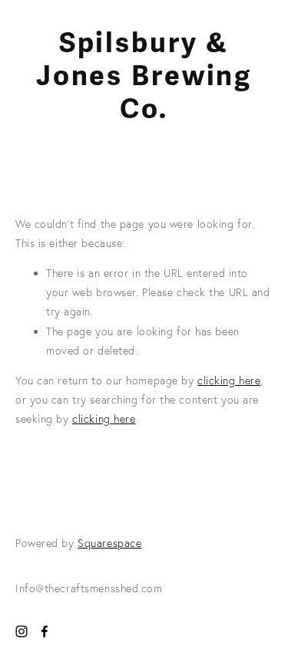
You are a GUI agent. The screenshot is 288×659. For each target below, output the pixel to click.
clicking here (228, 380)
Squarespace (109, 543)
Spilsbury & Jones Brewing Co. (144, 76)
